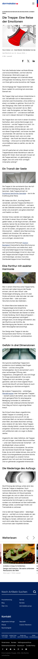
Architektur (6, 566)
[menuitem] (10, 3)
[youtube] (10, 649)
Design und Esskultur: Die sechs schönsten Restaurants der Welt (18, 569)
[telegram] (26, 649)
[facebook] (2, 649)
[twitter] (6, 649)
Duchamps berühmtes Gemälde (14, 193)
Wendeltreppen (8, 393)
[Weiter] (34, 538)
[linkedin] (14, 649)
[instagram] (18, 649)
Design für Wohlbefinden (18, 566)
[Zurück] (27, 538)
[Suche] (34, 592)
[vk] (22, 649)
